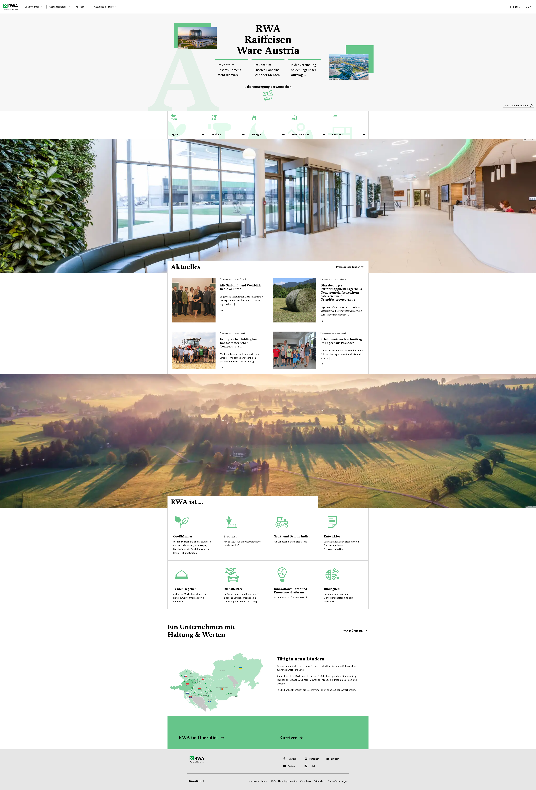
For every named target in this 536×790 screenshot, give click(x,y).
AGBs (273, 781)
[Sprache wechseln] (531, 6)
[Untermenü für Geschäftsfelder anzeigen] (68, 6)
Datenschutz (319, 781)
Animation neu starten (516, 105)
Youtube (291, 766)
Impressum (253, 781)
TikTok (312, 766)
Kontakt (264, 781)
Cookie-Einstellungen (338, 781)
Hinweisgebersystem (288, 781)
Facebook (292, 758)
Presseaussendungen (348, 266)
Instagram (314, 758)
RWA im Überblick (268, 627)
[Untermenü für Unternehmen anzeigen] (42, 6)
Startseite (11, 6)
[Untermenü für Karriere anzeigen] (87, 6)
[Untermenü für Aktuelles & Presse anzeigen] (116, 6)
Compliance (305, 781)
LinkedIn (335, 758)
